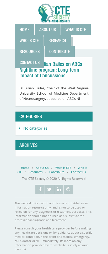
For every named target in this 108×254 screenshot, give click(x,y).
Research (57, 40)
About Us (47, 29)
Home (25, 29)
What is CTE (76, 29)
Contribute (59, 51)
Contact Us (30, 62)
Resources (30, 51)
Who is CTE (29, 40)
